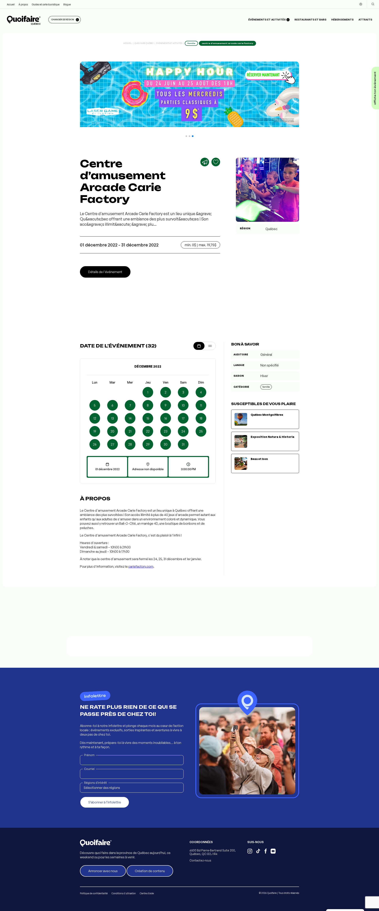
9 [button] (165, 405)
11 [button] (201, 405)
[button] (186, 136)
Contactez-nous (200, 860)
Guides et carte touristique (45, 4)
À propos (23, 4)
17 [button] (183, 418)
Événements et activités (169, 43)
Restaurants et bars (310, 19)
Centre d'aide (147, 893)
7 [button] (130, 405)
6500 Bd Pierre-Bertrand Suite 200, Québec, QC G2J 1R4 (213, 852)
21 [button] (130, 431)
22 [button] (148, 431)
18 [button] (201, 418)
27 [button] (112, 444)
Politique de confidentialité (94, 893)
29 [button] (148, 444)
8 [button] (148, 405)
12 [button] (94, 418)
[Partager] (204, 162)
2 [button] (165, 392)
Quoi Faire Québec (144, 43)
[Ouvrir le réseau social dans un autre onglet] (249, 852)
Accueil (11, 4)
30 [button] (165, 444)
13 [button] (112, 418)
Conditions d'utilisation (124, 893)
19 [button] (94, 431)
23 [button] (165, 431)
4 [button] (201, 392)
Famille (266, 386)
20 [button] (112, 431)
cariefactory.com (140, 566)
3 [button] (183, 392)
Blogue (67, 4)
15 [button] (147, 418)
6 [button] (112, 405)
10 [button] (183, 405)
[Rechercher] (373, 4)
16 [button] (165, 418)
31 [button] (183, 444)
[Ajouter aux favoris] (215, 162)
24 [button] (183, 431)
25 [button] (201, 431)
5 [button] (95, 405)
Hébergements (342, 19)
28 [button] (130, 444)
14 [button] (130, 418)
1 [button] (147, 392)
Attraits (365, 19)
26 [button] (95, 444)
